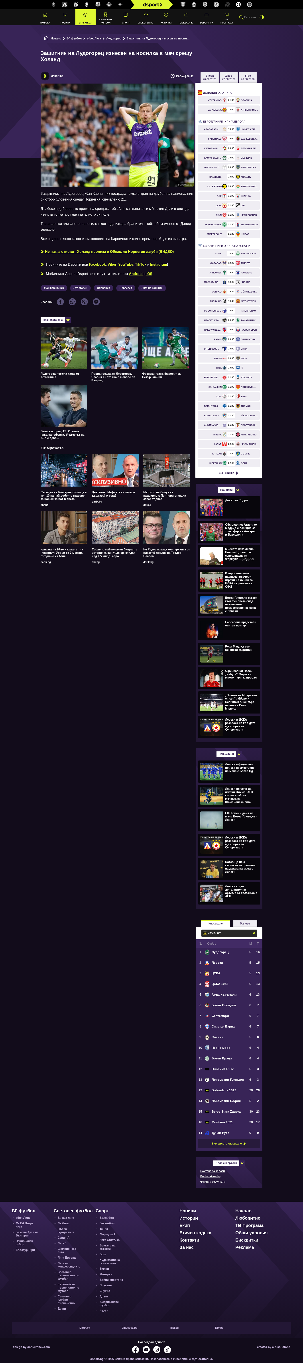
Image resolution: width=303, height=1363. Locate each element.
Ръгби (104, 1310)
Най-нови (226, 489)
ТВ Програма (226, 21)
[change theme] (262, 17)
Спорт (126, 22)
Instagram (158, 264)
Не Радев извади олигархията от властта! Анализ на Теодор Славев (166, 553)
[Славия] (194, 5)
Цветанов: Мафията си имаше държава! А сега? (113, 494)
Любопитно (145, 22)
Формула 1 (107, 1234)
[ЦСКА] (75, 5)
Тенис (104, 1228)
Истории (166, 22)
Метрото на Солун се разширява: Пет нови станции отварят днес (164, 496)
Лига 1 (62, 1243)
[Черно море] (205, 5)
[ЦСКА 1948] (86, 5)
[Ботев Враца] (216, 5)
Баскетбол (107, 1223)
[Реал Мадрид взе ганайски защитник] (228, 653)
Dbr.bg (219, 1327)
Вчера (209, 77)
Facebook (97, 264)
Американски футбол (109, 1303)
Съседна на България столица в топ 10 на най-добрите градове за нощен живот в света (64, 496)
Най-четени (226, 754)
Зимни (104, 1268)
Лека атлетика (110, 1240)
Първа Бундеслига (66, 1230)
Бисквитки (246, 1240)
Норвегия (126, 288)
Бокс (103, 1254)
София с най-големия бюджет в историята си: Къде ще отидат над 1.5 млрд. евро (114, 553)
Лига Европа (224, 121)
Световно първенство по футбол (68, 1275)
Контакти (189, 1240)
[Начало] (46, 38)
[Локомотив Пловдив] (238, 5)
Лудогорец (113, 38)
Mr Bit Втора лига (24, 1225)
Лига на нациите (152, 288)
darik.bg (97, 501)
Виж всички (226, 472)
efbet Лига (94, 38)
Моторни (106, 1274)
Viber (112, 264)
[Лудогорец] (53, 5)
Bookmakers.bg (210, 1176)
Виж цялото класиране (227, 1143)
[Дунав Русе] (227, 5)
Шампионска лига (67, 1250)
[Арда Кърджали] (98, 5)
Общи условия (251, 1232)
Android (136, 274)
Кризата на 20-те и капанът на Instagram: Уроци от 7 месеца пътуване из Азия (62, 553)
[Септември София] (120, 4)
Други (62, 1308)
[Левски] (64, 5)
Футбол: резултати (212, 1181)
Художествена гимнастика (110, 1261)
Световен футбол (105, 21)
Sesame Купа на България (27, 1233)
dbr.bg (44, 505)
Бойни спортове (111, 1279)
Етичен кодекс (195, 1232)
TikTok (140, 264)
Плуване (106, 1285)
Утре (248, 77)
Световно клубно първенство (66, 1300)
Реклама (244, 1247)
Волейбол (107, 1217)
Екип (184, 1225)
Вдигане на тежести (107, 1247)
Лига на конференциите (231, 246)
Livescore (186, 22)
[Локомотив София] (249, 5)
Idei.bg (174, 1327)
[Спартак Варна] (183, 5)
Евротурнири (25, 1250)
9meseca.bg (129, 1327)
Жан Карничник (54, 288)
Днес (229, 77)
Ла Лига (217, 92)
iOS (149, 274)
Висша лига (66, 1217)
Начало (45, 22)
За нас (186, 1247)
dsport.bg (57, 76)
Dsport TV (206, 22)
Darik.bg (84, 1327)
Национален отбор (24, 1242)
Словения (103, 288)
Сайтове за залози (212, 1171)
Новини (65, 22)
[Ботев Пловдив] (109, 5)
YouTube (125, 264)
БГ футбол (85, 22)
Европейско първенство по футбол (68, 1288)
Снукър (105, 1291)
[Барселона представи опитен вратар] (228, 629)
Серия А (63, 1237)
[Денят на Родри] (228, 507)
